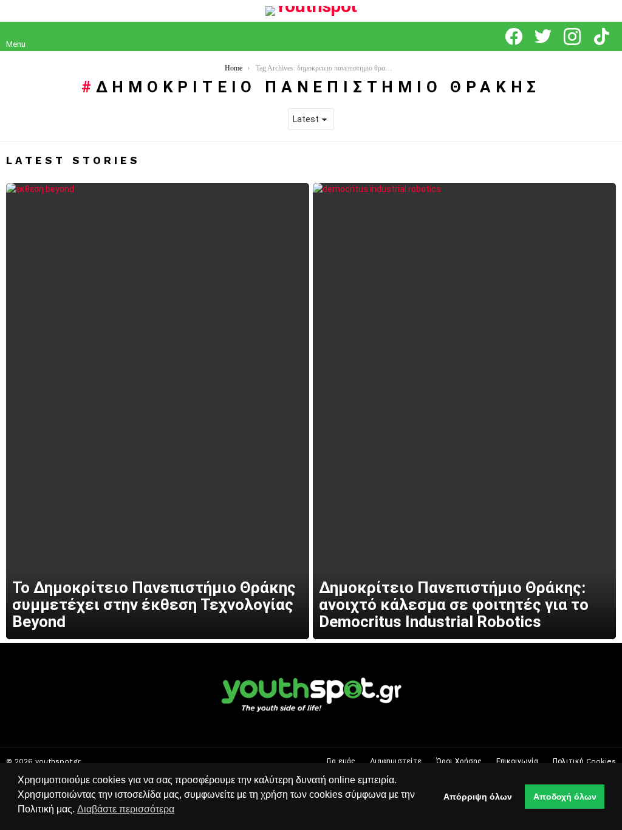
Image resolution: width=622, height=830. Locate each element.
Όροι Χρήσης (459, 761)
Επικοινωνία (517, 761)
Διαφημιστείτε (396, 761)
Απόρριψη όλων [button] (477, 796)
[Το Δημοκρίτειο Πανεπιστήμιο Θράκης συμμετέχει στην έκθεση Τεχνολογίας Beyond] (157, 411)
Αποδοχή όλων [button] (564, 796)
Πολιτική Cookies (584, 761)
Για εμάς (341, 761)
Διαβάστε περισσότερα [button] (125, 809)
